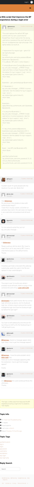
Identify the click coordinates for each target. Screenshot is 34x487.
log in (2, 444)
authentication (5, 442)
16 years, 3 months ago (26, 26)
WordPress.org (5, 478)
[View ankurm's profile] (3, 349)
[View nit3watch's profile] (3, 277)
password (3, 449)
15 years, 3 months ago (27, 333)
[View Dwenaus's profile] (4, 27)
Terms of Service (21, 483)
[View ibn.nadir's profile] (3, 334)
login (1, 446)
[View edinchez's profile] (3, 260)
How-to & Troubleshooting (12, 420)
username (3, 451)
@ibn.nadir (5, 357)
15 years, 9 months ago (27, 220)
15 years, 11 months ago (26, 194)
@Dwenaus (5, 340)
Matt (28, 478)
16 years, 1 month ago (27, 178)
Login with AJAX (23, 288)
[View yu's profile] (3, 221)
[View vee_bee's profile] (3, 195)
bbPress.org (14, 478)
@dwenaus (8, 201)
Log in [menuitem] (26, 2)
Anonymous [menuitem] (31, 2)
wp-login (3, 455)
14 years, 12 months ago (26, 348)
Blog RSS (5, 479)
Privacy (14, 483)
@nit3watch (5, 301)
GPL (3, 483)
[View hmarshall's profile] (3, 236)
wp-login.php (4, 458)
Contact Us (8, 483)
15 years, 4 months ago (27, 235)
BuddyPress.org (3, 8)
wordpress (3, 453)
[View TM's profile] (3, 180)
